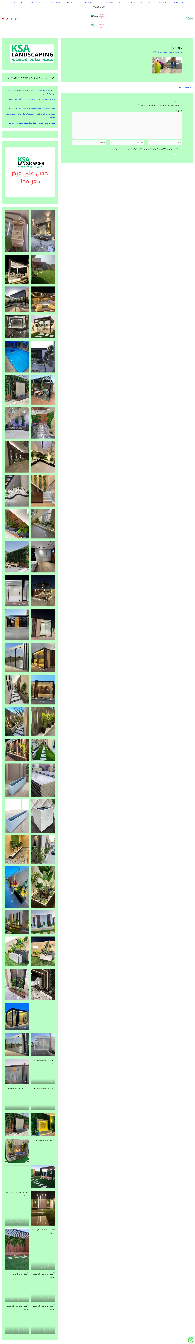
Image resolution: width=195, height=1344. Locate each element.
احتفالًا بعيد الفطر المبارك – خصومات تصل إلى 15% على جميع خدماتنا (40, 2)
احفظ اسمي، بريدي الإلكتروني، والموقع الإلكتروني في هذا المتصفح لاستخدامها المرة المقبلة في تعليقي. (145, 149)
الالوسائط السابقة (186, 87)
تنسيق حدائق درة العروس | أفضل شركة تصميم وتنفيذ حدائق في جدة (32, 123)
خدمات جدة (109, 2)
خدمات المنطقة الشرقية (135, 2)
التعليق (179, 111)
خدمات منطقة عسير (86, 2)
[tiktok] (7, 19)
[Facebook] (20, 19)
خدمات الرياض (163, 2)
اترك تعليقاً (178, 52)
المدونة (14, 2)
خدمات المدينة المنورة (70, 2)
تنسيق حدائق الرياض (177, 2)
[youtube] (3, 19)
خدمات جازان (120, 2)
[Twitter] (16, 19)
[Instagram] (11, 19)
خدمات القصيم (150, 2)
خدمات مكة (99, 2)
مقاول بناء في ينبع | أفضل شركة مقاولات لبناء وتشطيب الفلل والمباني (31, 108)
